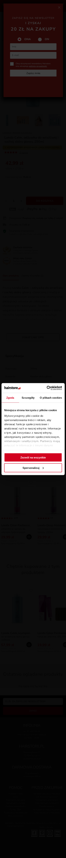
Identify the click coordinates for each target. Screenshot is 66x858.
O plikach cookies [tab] (51, 397)
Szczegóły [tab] (28, 397)
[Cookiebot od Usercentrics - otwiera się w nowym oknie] (47, 388)
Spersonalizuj (31, 467)
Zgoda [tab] (10, 397)
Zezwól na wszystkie (33, 457)
